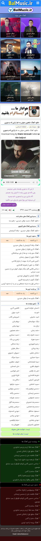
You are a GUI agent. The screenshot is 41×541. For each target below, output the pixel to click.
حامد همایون (10, 55)
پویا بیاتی (15, 326)
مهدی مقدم (35, 415)
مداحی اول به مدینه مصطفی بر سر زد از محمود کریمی (19, 283)
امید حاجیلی (34, 317)
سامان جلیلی (34, 353)
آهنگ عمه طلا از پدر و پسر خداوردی (25, 447)
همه (7, 240)
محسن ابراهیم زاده (32, 388)
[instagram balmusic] (20, 117)
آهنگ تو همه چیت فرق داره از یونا (26, 459)
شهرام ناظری (34, 366)
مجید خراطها (14, 384)
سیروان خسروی (13, 353)
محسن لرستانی (33, 393)
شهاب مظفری (14, 361)
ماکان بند (16, 379)
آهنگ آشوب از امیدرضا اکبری (28, 279)
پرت (30, 79)
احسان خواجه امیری (32, 308)
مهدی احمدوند (13, 411)
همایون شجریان (33, 424)
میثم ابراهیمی (14, 420)
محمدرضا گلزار (14, 402)
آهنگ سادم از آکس (31, 471)
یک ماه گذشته (20, 240)
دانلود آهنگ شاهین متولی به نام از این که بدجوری (21, 122)
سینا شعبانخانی (33, 361)
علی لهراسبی (14, 370)
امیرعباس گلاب (30, 76)
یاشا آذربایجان (10, 36)
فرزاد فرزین (15, 375)
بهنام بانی (15, 321)
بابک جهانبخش (33, 321)
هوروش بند (15, 424)
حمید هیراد (35, 339)
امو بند (36, 312)
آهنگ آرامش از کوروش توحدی (27, 275)
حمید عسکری (14, 335)
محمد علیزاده (14, 397)
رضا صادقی (10, 97)
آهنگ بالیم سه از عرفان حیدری (27, 298)
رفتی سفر (30, 100)
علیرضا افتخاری (33, 375)
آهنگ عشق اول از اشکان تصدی (27, 451)
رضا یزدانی (35, 348)
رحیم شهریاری (34, 344)
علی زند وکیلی (34, 370)
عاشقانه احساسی (21, 127)
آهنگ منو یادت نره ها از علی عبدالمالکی (24, 253)
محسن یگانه (14, 393)
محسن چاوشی (13, 388)
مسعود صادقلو (34, 411)
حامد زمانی (35, 330)
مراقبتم (10, 57)
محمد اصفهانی (33, 397)
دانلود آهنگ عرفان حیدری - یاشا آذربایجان (23, 230)
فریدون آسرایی (34, 379)
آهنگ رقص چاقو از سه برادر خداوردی (25, 479)
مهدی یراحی (14, 415)
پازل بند (36, 326)
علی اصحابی (14, 366)
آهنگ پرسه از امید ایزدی (29, 522)
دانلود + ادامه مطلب (9, 204)
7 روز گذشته (33, 240)
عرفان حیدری (31, 33)
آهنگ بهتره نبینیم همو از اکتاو (28, 475)
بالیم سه (30, 36)
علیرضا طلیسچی (10, 76)
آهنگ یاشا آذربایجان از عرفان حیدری (25, 245)
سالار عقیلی (30, 97)
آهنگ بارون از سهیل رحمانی (28, 257)
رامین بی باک (14, 339)
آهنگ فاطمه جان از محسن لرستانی (26, 455)
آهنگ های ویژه (20, 15)
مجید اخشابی (34, 384)
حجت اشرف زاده (33, 335)
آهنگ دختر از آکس (31, 518)
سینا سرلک (15, 357)
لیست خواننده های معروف (20, 429)
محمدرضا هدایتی (33, 406)
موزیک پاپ (32, 127)
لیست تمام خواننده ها (20, 434)
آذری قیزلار (30, 57)
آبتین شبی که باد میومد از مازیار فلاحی (25, 261)
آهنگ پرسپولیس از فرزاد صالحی (27, 490)
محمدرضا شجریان (32, 402)
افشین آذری (14, 308)
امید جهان (15, 312)
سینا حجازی (34, 357)
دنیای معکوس (10, 100)
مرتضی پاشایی (14, 406)
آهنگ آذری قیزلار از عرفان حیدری (27, 249)
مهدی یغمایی (34, 420)
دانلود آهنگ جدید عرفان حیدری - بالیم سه (23, 220)
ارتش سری (10, 79)
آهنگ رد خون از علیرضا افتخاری (27, 265)
